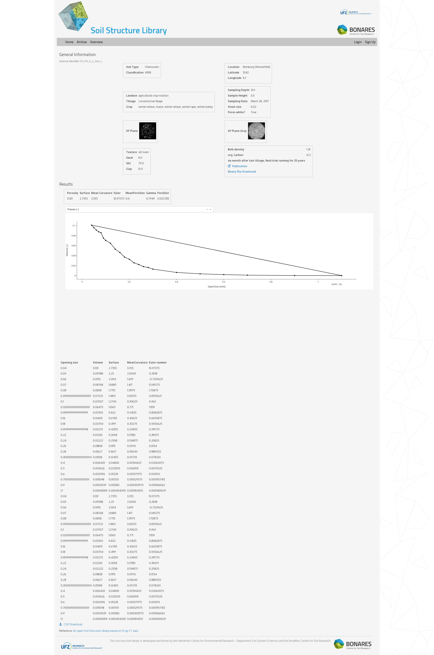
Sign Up (370, 41)
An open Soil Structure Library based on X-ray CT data (105, 630)
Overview (96, 41)
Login (358, 41)
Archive (82, 41)
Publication (239, 166)
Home (69, 41)
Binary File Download (242, 171)
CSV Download (73, 624)
